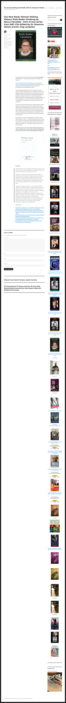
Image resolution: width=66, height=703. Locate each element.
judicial (10, 43)
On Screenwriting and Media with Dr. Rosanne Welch (24, 8)
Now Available (54, 357)
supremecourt (10, 44)
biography (5, 41)
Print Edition (50, 410)
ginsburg (5, 42)
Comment (6, 237)
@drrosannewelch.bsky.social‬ (55, 62)
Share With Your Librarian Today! (54, 425)
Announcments (6, 37)
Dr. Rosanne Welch (7, 33)
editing (11, 41)
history (5, 43)
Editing (5, 38)
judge (8, 43)
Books (11, 37)
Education (8, 38)
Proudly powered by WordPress (27, 698)
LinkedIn (48, 63)
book (8, 41)
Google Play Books (58, 410)
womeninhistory (6, 47)
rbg (4, 44)
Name (5, 253)
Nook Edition (56, 442)
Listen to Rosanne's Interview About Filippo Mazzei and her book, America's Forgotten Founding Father (55, 452)
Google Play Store (59, 493)
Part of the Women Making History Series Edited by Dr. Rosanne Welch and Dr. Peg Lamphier (55, 252)
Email (5, 258)
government (9, 42)
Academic (5, 36)
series (6, 44)
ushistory (5, 46)
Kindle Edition (55, 441)
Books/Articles (52, 7)
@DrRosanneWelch (54, 61)
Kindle (54, 410)
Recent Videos (59, 7)
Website (5, 263)
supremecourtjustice (7, 45)
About (46, 7)
